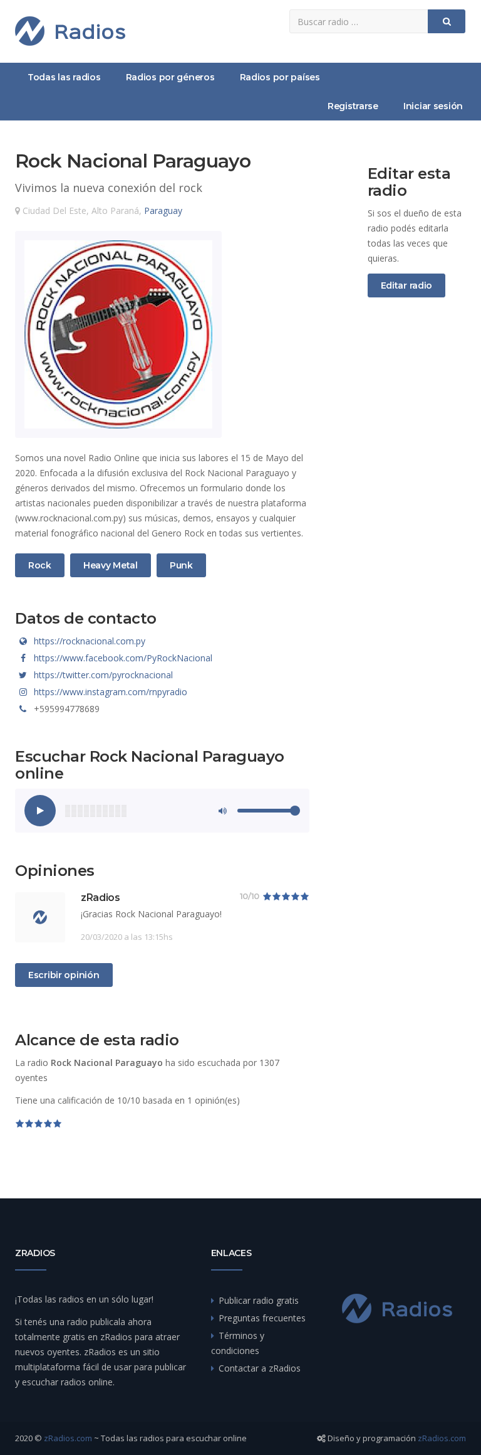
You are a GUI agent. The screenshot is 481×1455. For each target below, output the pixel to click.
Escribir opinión (64, 975)
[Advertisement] (417, 516)
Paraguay (163, 210)
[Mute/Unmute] (221, 810)
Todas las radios (64, 77)
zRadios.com (68, 1438)
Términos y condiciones (237, 1343)
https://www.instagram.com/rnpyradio (110, 692)
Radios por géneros (170, 77)
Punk (184, 565)
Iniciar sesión (433, 106)
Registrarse (353, 106)
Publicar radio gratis (259, 1300)
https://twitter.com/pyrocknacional (103, 675)
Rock (43, 565)
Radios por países (280, 77)
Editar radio (407, 285)
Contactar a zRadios (260, 1368)
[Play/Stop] (40, 810)
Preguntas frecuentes (262, 1318)
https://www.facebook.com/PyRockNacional (123, 658)
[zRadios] (70, 31)
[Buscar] (446, 21)
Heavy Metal (110, 565)
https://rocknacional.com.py (89, 641)
